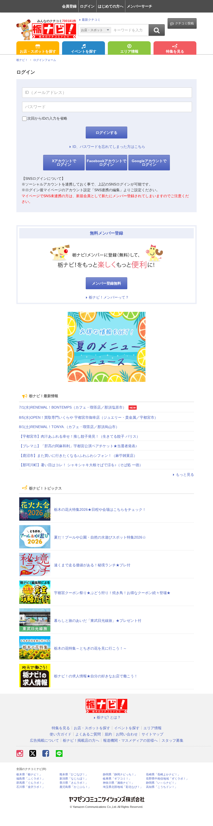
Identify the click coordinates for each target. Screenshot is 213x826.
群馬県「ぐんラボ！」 (30, 782)
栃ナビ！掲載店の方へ (81, 740)
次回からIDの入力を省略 (47, 118)
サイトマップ (152, 734)
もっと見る (185, 474)
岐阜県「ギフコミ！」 (117, 778)
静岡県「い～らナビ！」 (161, 782)
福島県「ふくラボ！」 (30, 778)
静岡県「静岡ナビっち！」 (120, 774)
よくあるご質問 (88, 734)
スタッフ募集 (172, 740)
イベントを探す (83, 51)
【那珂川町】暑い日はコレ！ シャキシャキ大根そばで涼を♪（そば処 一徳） (81, 465)
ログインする (106, 132)
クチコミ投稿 (184, 23)
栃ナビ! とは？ (109, 717)
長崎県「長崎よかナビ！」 (163, 774)
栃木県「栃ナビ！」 (29, 774)
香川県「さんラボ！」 (73, 782)
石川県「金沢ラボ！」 (30, 787)
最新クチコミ (91, 20)
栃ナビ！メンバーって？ (109, 297)
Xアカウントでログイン (64, 163)
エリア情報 (129, 51)
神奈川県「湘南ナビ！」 (118, 782)
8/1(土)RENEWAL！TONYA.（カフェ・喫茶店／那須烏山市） (69, 427)
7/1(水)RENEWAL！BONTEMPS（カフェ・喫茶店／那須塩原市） (72, 407)
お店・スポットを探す (38, 51)
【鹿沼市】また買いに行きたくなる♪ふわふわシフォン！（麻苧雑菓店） (78, 455)
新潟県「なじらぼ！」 (73, 778)
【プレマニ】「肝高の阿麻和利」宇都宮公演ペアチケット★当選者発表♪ (78, 446)
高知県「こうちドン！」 (161, 787)
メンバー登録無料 (106, 283)
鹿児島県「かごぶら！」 (75, 787)
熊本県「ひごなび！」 (73, 774)
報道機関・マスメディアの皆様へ (130, 740)
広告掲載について (44, 740)
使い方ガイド (60, 734)
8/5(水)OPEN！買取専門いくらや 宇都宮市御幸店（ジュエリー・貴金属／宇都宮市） (88, 417)
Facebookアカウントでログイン (106, 163)
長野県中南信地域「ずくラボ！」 (167, 778)
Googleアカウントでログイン (149, 163)
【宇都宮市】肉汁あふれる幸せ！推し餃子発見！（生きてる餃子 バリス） (79, 436)
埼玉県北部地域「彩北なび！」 (123, 787)
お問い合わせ (127, 734)
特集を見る (175, 51)
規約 (108, 734)
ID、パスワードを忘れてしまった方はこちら (108, 146)
